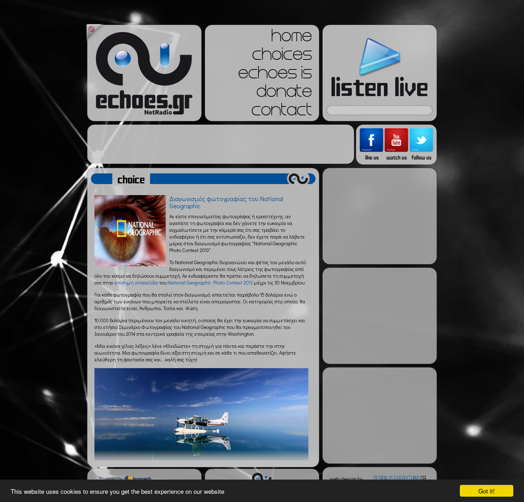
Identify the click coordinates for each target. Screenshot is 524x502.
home (291, 38)
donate (284, 93)
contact (281, 112)
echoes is (275, 75)
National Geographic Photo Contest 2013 (210, 282)
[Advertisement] (220, 144)
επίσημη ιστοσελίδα (136, 282)
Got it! (486, 490)
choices (282, 56)
